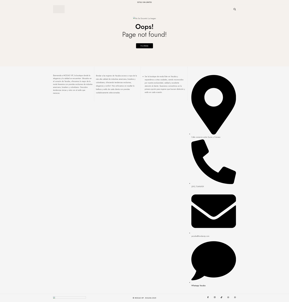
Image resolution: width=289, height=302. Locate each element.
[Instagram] (215, 297)
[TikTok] (221, 297)
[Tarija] (235, 297)
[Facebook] (208, 297)
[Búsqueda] (235, 9)
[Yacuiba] (228, 297)
